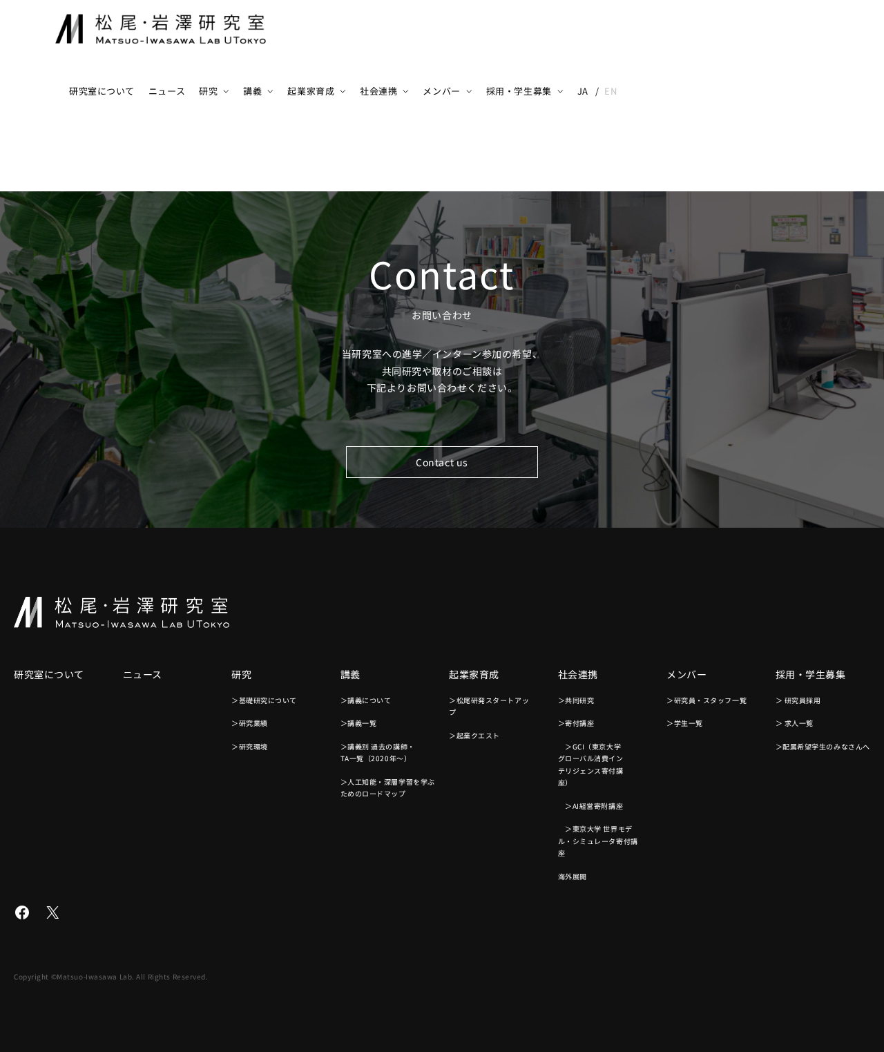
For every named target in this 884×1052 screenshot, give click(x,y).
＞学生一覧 (684, 723)
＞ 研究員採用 (798, 700)
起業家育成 (310, 90)
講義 (252, 90)
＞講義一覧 (358, 723)
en (610, 90)
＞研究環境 (249, 746)
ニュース (166, 90)
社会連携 (378, 90)
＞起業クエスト (474, 735)
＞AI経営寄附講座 (591, 806)
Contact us (442, 462)
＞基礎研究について (264, 700)
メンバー (441, 90)
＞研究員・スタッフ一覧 (706, 700)
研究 (208, 90)
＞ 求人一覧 (795, 723)
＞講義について (366, 700)
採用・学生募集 (519, 90)
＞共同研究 (576, 700)
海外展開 (572, 876)
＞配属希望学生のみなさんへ (823, 746)
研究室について (102, 90)
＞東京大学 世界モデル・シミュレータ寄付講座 (598, 840)
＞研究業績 (249, 723)
